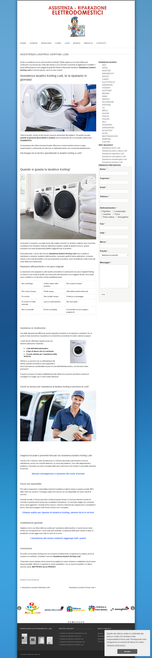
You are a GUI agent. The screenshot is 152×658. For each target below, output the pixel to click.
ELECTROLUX (108, 82)
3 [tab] (73, 622)
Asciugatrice (122, 217)
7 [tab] (81, 622)
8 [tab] (83, 622)
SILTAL (105, 133)
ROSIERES (107, 124)
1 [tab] (68, 622)
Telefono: (104, 196)
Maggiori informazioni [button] (116, 645)
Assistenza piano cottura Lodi (114, 150)
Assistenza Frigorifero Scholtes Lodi (71, 639)
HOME (23, 43)
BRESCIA (88, 43)
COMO (58, 43)
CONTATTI (101, 43)
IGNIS (104, 96)
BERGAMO (46, 43)
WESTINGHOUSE (110, 136)
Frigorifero (105, 211)
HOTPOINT (107, 90)
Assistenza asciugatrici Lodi (114, 156)
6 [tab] (79, 622)
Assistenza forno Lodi (111, 147)
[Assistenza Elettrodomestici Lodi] (76, 37)
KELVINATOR (108, 102)
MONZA (76, 43)
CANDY (105, 79)
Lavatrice (107, 214)
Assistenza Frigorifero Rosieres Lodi (71, 645)
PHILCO (105, 116)
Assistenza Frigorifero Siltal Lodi (70, 636)
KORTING (106, 104)
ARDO (105, 67)
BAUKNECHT (108, 73)
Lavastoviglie (120, 211)
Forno (117, 214)
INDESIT (106, 99)
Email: (103, 187)
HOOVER (106, 87)
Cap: (102, 223)
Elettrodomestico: (108, 208)
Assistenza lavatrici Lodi (112, 162)
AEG (104, 64)
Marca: (103, 242)
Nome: (103, 169)
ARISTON (106, 70)
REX (104, 121)
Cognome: (105, 178)
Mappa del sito (102, 639)
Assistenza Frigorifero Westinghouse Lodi (73, 633)
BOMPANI (106, 139)
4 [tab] (75, 622)
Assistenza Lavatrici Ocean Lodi (82, 587)
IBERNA (105, 93)
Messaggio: (106, 262)
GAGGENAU (107, 84)
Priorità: (104, 251)
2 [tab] (70, 622)
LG (103, 107)
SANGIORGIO (108, 127)
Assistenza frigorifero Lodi (113, 153)
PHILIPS (105, 119)
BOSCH (105, 76)
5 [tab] (77, 622)
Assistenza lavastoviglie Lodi (114, 159)
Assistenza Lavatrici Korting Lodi (29, 580)
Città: (103, 233)
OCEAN (105, 113)
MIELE (105, 110)
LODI (67, 43)
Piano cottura (108, 217)
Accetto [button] (127, 651)
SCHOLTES (107, 130)
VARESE (34, 43)
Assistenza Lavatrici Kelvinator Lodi (35, 587)
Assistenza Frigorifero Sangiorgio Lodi (72, 642)
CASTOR (106, 141)
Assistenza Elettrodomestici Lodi (30, 654)
